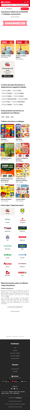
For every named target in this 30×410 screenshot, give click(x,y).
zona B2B (15, 371)
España (3, 393)
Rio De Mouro (18, 101)
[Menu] (28, 2)
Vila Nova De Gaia (9, 99)
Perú (11, 393)
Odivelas (7, 104)
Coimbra (7, 96)
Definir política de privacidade (15, 401)
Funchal (18, 96)
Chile (18, 391)
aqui (8, 296)
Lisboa (6, 90)
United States (16, 393)
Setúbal (18, 93)
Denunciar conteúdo (15, 353)
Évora (6, 101)
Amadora (7, 93)
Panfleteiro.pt (19, 397)
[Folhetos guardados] (22, 2)
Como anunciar (15, 369)
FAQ (15, 347)
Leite (12, 117)
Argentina (11, 391)
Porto (16, 90)
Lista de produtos (15, 358)
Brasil (15, 391)
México (7, 393)
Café (3, 117)
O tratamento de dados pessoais (15, 406)
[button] (25, 2)
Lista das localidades (15, 356)
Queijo (7, 117)
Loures (22, 99)
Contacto (15, 350)
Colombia (22, 391)
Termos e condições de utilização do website (15, 404)
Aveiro (18, 104)
